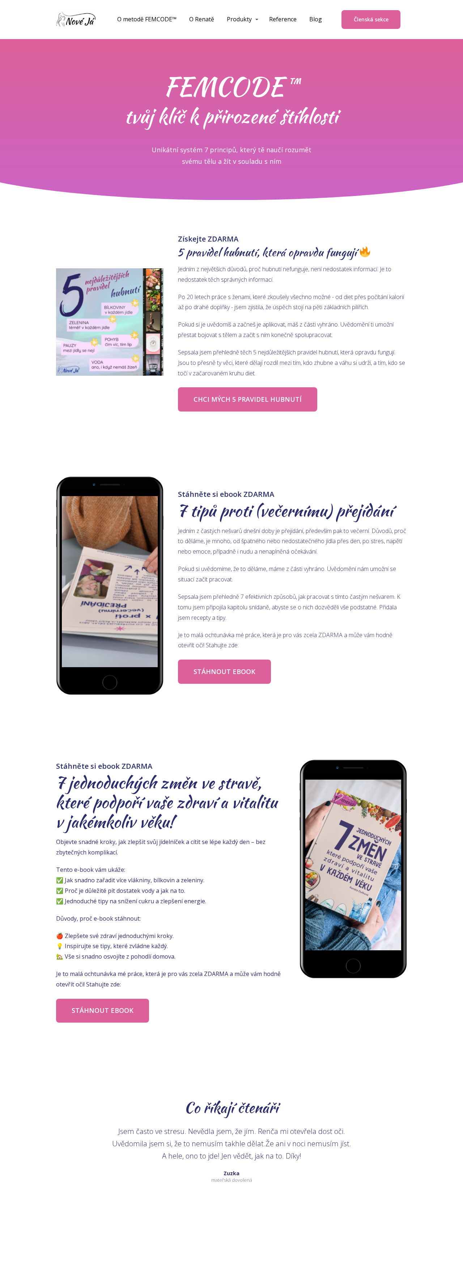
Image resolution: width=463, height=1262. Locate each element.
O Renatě (201, 19)
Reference (283, 19)
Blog (315, 19)
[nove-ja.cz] (76, 19)
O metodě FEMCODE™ (147, 19)
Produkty (239, 19)
